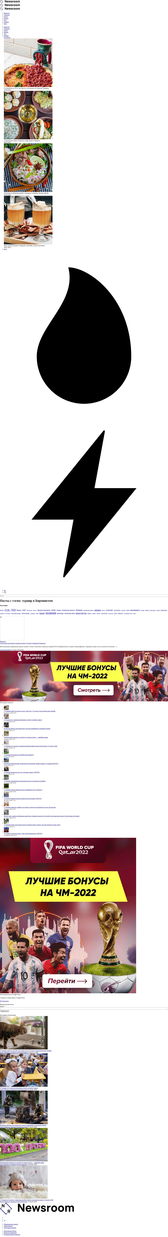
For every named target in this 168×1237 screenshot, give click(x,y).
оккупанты (7, 613)
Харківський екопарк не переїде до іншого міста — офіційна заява (26, 737)
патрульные (25, 613)
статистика (110, 613)
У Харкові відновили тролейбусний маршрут (19, 755)
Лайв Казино (8, 1226)
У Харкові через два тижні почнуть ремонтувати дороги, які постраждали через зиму (32, 825)
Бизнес (6, 18)
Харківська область (68, 610)
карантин (123, 610)
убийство (120, 613)
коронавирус (135, 610)
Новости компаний (10, 1233)
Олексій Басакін (5, 650)
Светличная (29, 610)
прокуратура (81, 613)
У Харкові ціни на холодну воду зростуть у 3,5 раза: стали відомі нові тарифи (29, 711)
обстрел (2, 613)
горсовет (109, 610)
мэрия (158, 610)
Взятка (2, 610)
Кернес (19, 610)
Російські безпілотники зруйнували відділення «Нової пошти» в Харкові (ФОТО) (31, 763)
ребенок (89, 613)
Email (2, 1006)
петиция (32, 613)
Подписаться (4, 1001)
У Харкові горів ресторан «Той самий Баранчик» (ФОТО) (23, 833)
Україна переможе (43, 610)
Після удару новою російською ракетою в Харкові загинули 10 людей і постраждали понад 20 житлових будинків (41, 816)
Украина (7, 15)
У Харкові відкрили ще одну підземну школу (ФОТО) (22, 772)
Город (6, 16)
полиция (51, 612)
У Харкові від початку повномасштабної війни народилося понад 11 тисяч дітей (30, 746)
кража (142, 610)
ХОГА (53, 610)
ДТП (13, 609)
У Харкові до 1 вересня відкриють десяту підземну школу (23, 720)
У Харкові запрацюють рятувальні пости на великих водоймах (25, 781)
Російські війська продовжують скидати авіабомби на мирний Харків (27, 728)
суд (115, 613)
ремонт (94, 613)
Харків (59, 610)
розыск (98, 613)
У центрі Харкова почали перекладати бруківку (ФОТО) (23, 798)
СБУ (24, 610)
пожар (42, 613)
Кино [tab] (8, 37)
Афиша (6, 22)
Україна (34, 610)
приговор (60, 613)
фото (134, 613)
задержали (117, 610)
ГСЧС (7, 610)
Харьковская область (88, 610)
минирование (153, 610)
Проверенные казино (11, 1224)
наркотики (164, 610)
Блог (5, 23)
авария (97, 610)
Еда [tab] (5, 37)
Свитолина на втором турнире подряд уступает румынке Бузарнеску (23, 643)
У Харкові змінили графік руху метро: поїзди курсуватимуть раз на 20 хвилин (30, 807)
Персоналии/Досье (10, 1231)
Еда (5, 20)
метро (147, 610)
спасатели (104, 613)
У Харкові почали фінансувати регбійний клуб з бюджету (23, 790)
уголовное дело (128, 613)
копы (127, 610)
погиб (37, 613)
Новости (7, 13)
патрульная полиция (16, 613)
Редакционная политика (12, 1234)
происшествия (69, 613)
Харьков (79, 610)
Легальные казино (10, 1228)
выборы (103, 610)
